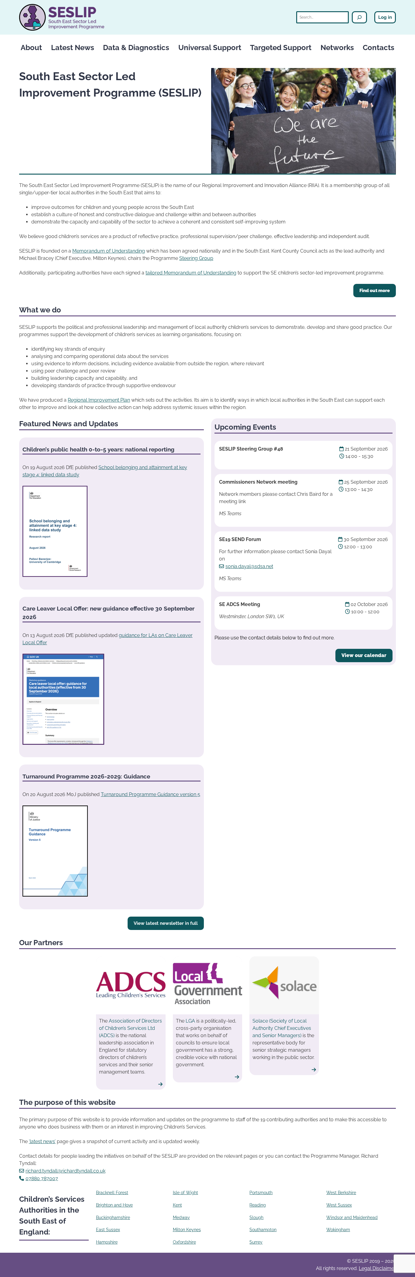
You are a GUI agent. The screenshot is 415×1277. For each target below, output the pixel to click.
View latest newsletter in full (166, 923)
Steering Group (196, 258)
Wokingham (338, 1229)
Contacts (378, 47)
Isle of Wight (185, 1192)
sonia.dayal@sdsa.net (249, 566)
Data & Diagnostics (136, 47)
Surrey (255, 1242)
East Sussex (108, 1229)
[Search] (359, 17)
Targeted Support (280, 47)
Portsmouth (261, 1192)
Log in (385, 17)
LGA (190, 1021)
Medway (181, 1217)
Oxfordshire (184, 1242)
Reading (257, 1205)
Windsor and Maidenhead (352, 1217)
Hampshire (107, 1242)
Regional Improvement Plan (99, 400)
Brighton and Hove (114, 1205)
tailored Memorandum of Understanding (191, 273)
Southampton (262, 1229)
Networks (337, 47)
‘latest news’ (42, 1141)
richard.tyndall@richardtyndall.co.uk (65, 1171)
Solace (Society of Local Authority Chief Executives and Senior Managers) (281, 1028)
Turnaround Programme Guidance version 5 (150, 794)
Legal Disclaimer (377, 1268)
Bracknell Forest (112, 1192)
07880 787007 (42, 1178)
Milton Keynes (187, 1229)
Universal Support (209, 47)
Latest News (72, 47)
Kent (177, 1205)
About (31, 47)
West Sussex (339, 1205)
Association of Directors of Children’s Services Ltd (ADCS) (130, 1028)
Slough (256, 1217)
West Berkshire (341, 1192)
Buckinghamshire (113, 1217)
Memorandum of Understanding (108, 251)
